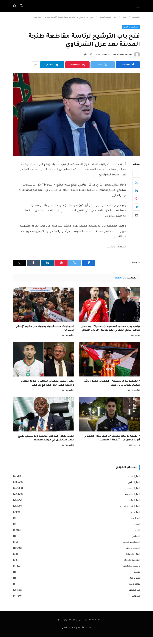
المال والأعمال (132, 554)
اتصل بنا (63, 628)
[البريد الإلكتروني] (136, 215)
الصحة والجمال (132, 548)
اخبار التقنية (134, 476)
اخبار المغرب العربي (130, 27)
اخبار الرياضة (133, 488)
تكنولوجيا (135, 578)
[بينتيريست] (136, 198)
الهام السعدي (118, 55)
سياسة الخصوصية (81, 628)
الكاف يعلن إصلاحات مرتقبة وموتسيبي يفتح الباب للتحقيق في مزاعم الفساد (46, 438)
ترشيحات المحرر (131, 566)
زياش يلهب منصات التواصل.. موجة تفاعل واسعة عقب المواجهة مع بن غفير (47, 383)
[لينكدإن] (136, 190)
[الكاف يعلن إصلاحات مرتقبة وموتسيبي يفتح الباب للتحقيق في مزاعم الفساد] (43, 414)
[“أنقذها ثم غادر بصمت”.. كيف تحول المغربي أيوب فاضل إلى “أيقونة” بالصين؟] (109, 414)
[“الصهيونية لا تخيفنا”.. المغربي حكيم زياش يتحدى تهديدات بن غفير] (109, 359)
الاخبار (137, 530)
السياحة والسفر (131, 542)
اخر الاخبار (135, 518)
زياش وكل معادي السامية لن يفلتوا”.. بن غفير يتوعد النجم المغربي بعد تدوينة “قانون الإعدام (110, 328)
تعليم (137, 572)
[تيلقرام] (136, 207)
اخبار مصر (135, 512)
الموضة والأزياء (132, 560)
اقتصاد (136, 524)
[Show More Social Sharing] (35, 64)
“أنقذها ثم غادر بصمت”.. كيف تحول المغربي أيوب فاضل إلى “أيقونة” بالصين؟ (112, 438)
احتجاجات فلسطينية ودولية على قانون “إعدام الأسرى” (45, 328)
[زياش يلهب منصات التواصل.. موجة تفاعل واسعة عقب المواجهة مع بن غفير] (43, 359)
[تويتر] (136, 182)
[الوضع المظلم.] (21, 6)
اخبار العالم (134, 500)
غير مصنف (134, 590)
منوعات (136, 596)
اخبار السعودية (132, 494)
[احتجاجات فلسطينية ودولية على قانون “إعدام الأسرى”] (43, 304)
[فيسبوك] (136, 174)
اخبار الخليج (134, 482)
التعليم (136, 536)
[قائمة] (138, 6)
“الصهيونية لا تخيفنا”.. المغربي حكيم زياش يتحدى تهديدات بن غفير (112, 383)
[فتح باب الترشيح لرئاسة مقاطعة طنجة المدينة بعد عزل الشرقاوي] (76, 114)
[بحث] (15, 6)
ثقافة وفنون (133, 584)
